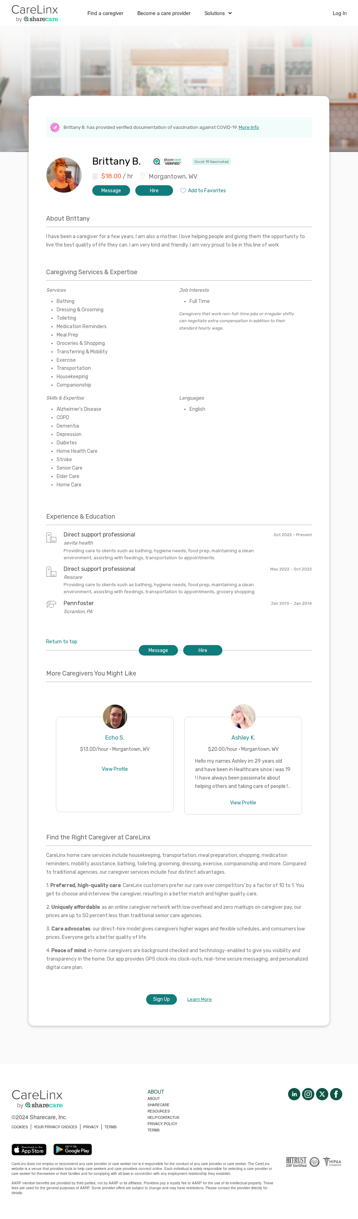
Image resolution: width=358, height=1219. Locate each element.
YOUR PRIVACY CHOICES (55, 1126)
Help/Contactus (163, 1117)
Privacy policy (162, 1123)
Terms (154, 1130)
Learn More (199, 999)
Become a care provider (164, 12)
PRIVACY (91, 1126)
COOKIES (20, 1126)
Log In (340, 13)
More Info (249, 127)
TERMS (111, 1126)
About (154, 1098)
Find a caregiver (105, 12)
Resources (159, 1111)
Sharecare (159, 1104)
